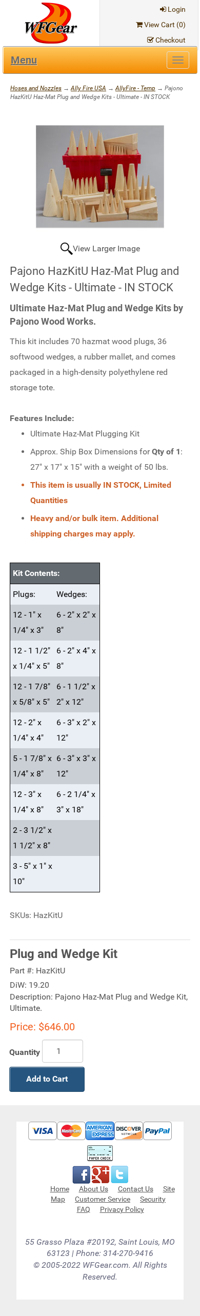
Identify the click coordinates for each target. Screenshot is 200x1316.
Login (177, 9)
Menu (24, 60)
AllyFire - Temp (135, 88)
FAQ (83, 1209)
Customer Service (102, 1199)
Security (153, 1199)
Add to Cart (47, 1079)
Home (59, 1189)
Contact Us (135, 1189)
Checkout (170, 40)
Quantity (24, 1052)
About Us (93, 1189)
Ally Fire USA (88, 88)
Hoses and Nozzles (36, 88)
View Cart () (165, 25)
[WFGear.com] (51, 22)
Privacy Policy (122, 1209)
